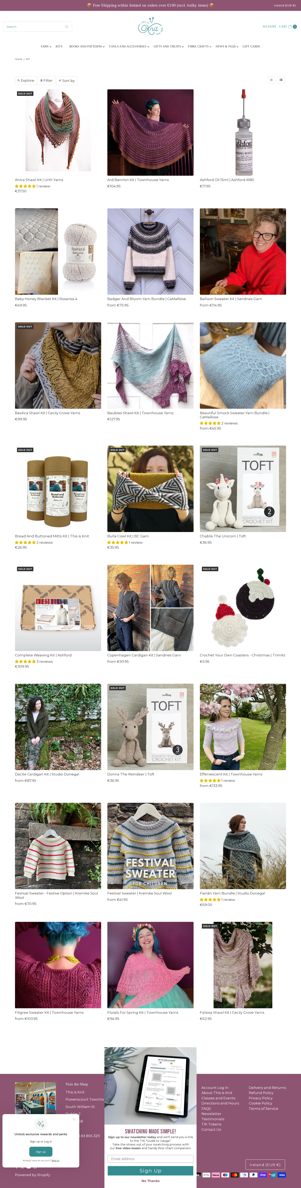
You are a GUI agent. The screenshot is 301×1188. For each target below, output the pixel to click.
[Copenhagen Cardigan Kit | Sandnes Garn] (150, 608)
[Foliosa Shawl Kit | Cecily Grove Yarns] (243, 965)
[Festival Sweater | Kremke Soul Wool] (150, 846)
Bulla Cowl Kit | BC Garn (128, 536)
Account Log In (215, 1088)
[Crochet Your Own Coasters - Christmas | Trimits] (243, 608)
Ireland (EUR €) (285, 5)
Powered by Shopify (32, 1175)
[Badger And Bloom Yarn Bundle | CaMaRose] (150, 251)
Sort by (68, 81)
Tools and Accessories (127, 46)
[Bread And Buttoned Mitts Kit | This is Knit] (58, 489)
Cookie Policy (260, 1103)
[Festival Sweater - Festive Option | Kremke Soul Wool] (58, 846)
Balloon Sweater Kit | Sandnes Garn (231, 299)
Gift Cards (251, 46)
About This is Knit (216, 1093)
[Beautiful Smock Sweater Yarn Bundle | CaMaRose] (243, 365)
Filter (48, 80)
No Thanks (150, 1181)
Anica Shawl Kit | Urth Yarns (39, 180)
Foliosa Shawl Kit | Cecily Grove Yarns (232, 1012)
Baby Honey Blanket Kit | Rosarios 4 (46, 299)
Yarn (45, 46)
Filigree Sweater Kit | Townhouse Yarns (49, 1012)
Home (18, 59)
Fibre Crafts (198, 46)
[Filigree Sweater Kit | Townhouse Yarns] (58, 965)
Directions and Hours (220, 1103)
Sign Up (150, 1171)
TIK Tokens (211, 1124)
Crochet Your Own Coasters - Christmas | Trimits (242, 655)
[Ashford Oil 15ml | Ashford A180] (243, 132)
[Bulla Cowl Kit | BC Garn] (150, 489)
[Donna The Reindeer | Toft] (150, 727)
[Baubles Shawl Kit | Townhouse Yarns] (150, 365)
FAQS (206, 1109)
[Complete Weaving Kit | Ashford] (58, 608)
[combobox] (37, 27)
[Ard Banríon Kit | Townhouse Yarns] (150, 132)
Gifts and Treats (167, 46)
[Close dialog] (193, 1051)
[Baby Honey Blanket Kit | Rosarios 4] (58, 251)
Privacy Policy (261, 1098)
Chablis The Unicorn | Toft (223, 536)
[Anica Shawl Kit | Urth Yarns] (58, 132)
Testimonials (212, 1119)
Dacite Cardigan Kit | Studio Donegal (47, 774)
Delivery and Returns (267, 1088)
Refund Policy (261, 1093)
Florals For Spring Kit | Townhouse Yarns (142, 1012)
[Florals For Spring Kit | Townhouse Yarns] (150, 965)
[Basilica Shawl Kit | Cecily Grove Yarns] (58, 365)
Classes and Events (218, 1098)
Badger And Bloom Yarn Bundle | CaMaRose (146, 299)
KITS (59, 46)
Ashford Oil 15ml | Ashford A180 (227, 180)
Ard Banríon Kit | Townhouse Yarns (138, 180)
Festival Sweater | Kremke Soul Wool (139, 893)
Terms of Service (263, 1109)
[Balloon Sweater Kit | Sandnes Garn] (243, 251)
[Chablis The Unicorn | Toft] (243, 489)
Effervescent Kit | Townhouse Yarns (231, 774)
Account (269, 26)
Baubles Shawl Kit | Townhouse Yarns (140, 413)
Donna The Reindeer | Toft (130, 774)
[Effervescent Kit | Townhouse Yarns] (243, 727)
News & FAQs (226, 46)
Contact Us (211, 1129)
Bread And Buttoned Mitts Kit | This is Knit (52, 536)
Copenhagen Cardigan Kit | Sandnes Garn (144, 655)
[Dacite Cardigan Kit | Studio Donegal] (58, 727)
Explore (27, 80)
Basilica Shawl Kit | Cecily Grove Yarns (47, 413)
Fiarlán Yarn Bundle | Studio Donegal (232, 893)
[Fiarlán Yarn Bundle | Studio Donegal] (243, 846)
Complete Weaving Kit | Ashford (43, 655)
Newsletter (211, 1114)
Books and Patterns (85, 46)
